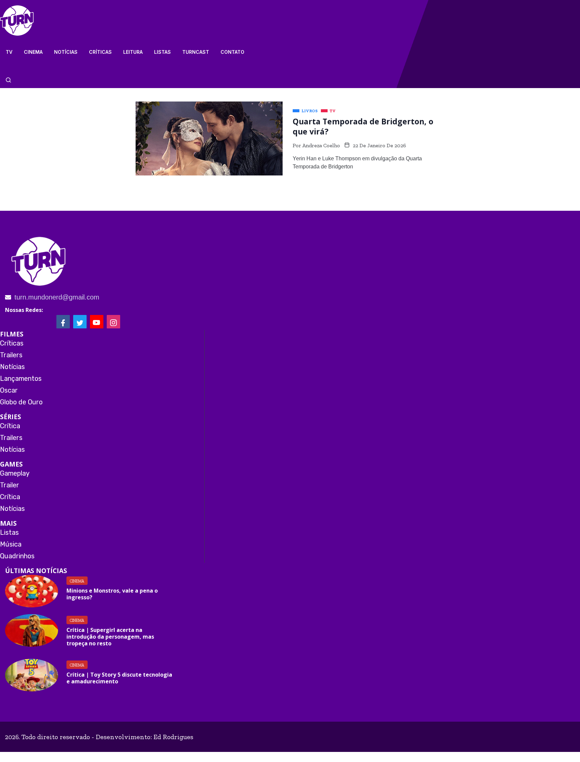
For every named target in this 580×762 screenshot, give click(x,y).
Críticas (100, 52)
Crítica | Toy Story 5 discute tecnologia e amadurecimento (119, 678)
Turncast (195, 52)
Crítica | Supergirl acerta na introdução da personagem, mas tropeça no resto (110, 636)
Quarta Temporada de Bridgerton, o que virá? (363, 126)
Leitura (133, 52)
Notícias (66, 52)
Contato (232, 52)
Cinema (33, 52)
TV (9, 52)
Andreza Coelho (321, 145)
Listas (162, 52)
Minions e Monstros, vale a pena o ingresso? (112, 594)
